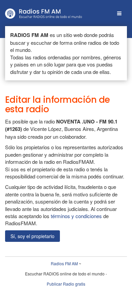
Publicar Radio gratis (66, 284)
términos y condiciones (76, 215)
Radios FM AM (64, 263)
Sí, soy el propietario (32, 236)
